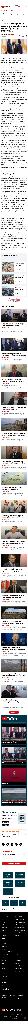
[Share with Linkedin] (26, 36)
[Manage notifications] (25, 1018)
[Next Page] (16, 259)
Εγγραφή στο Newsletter (14, 863)
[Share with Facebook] (20, 36)
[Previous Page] (11, 259)
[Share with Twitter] (23, 36)
